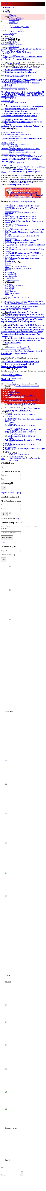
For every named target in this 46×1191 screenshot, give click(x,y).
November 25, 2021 (7, 132)
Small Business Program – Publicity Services (24, 1147)
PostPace (6, 353)
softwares (12, 120)
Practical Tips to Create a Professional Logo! (20, 149)
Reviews (8, 982)
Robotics (8, 265)
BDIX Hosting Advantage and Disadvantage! (25, 1119)
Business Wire (14, 20)
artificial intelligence (20, 266)
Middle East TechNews (13, 253)
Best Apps (8, 217)
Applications (13, 969)
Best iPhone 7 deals (16, 133)
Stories (11, 698)
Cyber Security (10, 711)
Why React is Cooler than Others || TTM (23, 1103)
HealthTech (13, 24)
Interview (8, 242)
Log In (18, 518)
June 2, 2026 (5, 120)
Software (12, 743)
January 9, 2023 (6, 165)
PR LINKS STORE (16, 1141)
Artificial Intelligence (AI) (22, 666)
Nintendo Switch (15, 352)
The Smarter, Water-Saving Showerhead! (23, 1016)
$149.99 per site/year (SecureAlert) (27, 386)
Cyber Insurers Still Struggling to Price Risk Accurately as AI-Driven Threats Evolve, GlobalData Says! (24, 340)
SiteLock (6, 379)
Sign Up (18, 493)
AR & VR (12, 16)
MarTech (8, 251)
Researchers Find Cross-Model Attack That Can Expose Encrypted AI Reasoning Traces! (22, 320)
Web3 (7, 294)
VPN (11, 756)
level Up (11, 34)
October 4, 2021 (6, 86)
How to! (12, 731)
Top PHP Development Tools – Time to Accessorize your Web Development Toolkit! (23, 80)
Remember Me (8, 483)
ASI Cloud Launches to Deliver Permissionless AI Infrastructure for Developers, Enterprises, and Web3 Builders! (22, 94)
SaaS (11, 107)
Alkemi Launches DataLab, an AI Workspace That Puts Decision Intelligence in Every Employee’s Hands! (27, 606)
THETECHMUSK (9, 55)
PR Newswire (10, 259)
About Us (8, 4)
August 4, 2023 (6, 57)
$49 (8, 360)
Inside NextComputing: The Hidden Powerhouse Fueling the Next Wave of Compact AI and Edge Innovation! (26, 636)
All (10, 14)
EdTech (12, 22)
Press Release (9, 261)
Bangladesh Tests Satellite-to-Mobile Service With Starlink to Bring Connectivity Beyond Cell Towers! (24, 95)
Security (8, 269)
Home (3, 34)
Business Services (11, 1128)
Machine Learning (11, 247)
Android (8, 205)
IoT (10, 25)
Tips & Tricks (14, 750)
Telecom (8, 975)
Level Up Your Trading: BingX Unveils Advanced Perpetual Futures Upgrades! (22, 50)
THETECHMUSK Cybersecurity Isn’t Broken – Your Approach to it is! (22, 363)
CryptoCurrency (10, 226)
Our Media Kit (14, 460)
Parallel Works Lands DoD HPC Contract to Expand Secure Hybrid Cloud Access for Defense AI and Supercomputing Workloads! (24, 327)
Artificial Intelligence (16, 18)
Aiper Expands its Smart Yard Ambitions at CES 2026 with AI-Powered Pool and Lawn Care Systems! (26, 553)
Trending (12, 146)
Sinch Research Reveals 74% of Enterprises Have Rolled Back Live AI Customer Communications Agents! (24, 285)
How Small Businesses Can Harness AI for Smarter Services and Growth (23, 58)
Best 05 (7, 1160)
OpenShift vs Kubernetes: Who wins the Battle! (21, 138)
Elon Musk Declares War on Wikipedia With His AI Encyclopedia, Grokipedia (26, 230)
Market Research (11, 249)
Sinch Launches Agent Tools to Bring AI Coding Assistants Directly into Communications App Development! (22, 69)
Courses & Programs (16, 378)
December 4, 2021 (7, 153)
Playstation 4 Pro (15, 364)
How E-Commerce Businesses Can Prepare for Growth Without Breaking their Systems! (21, 114)
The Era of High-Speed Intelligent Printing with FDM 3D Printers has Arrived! (24, 430)
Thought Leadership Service (19, 1134)
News (11, 737)
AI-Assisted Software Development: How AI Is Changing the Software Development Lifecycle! (24, 226)
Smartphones (9, 272)
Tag (6, 34)
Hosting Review (14, 994)
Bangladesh (9, 213)
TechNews (8, 12)
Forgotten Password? (8, 493)
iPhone (7, 245)
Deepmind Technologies (14, 366)
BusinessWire (9, 222)
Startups (12, 679)
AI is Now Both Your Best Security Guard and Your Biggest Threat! (24, 207)
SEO (11, 1001)
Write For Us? (10, 7)
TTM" (3, 403)
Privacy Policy (10, 391)
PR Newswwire (10, 447)
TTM (7, 10)
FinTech (8, 234)
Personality (13, 276)
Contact (7, 397)
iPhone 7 (12, 377)
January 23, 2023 (7, 143)
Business (8, 218)
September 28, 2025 (7, 101)
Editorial (8, 230)
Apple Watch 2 (14, 345)
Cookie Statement (11, 393)
